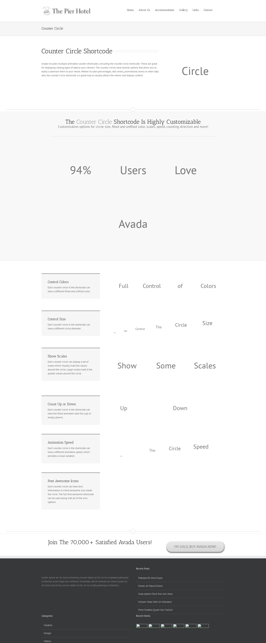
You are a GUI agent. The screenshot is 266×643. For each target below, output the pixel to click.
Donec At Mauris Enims (150, 586)
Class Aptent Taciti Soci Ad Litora (155, 594)
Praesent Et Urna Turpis (150, 578)
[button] (219, 9)
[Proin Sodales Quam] (166, 627)
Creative (48, 625)
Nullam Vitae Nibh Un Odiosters (155, 602)
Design (47, 633)
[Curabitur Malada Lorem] (191, 627)
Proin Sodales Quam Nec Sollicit (155, 609)
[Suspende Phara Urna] (203, 627)
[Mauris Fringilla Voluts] (154, 627)
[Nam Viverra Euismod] (178, 627)
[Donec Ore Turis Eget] (142, 627)
